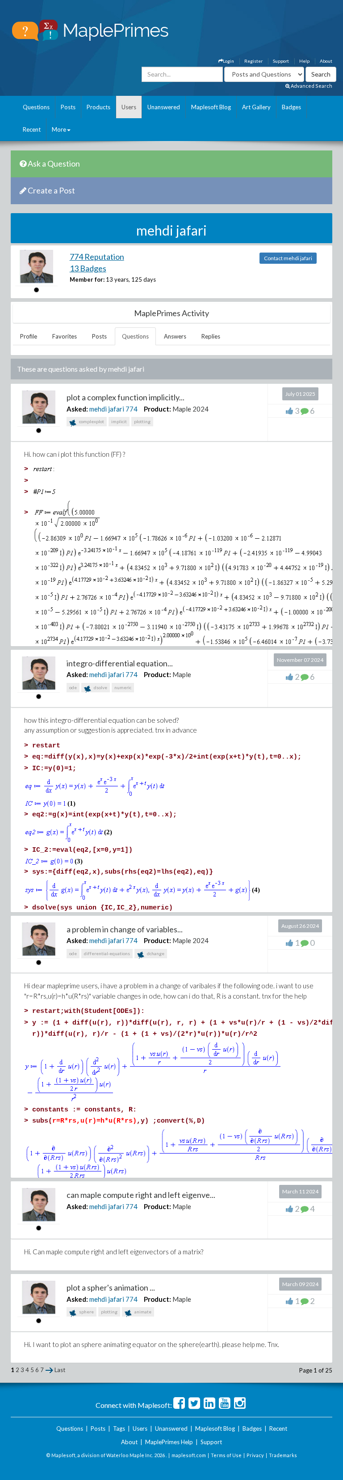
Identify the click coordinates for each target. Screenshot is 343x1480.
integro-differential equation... (120, 663)
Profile (28, 336)
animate (142, 1311)
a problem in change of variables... (125, 929)
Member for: (87, 279)
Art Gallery (256, 107)
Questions (36, 107)
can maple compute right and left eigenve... (141, 1195)
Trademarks (283, 1455)
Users (128, 107)
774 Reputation (97, 257)
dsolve (100, 687)
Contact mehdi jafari (288, 258)
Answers (175, 336)
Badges (291, 107)
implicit (119, 421)
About (326, 61)
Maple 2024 (190, 409)
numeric (122, 687)
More (59, 129)
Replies (210, 336)
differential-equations (107, 953)
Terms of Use (226, 1455)
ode (73, 687)
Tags (119, 1428)
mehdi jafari (106, 409)
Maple (181, 674)
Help (304, 61)
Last (59, 1369)
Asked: (77, 409)
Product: (157, 409)
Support (281, 61)
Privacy (255, 1455)
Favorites (64, 336)
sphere (86, 1311)
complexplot (91, 421)
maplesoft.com (189, 1455)
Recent (32, 129)
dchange (155, 953)
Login (228, 61)
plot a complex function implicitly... (125, 397)
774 (131, 409)
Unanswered (163, 107)
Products (98, 107)
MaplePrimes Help (169, 1442)
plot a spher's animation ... (111, 1287)
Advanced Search (311, 86)
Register (253, 61)
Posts (68, 107)
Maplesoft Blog (211, 107)
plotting (142, 421)
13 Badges (88, 268)
